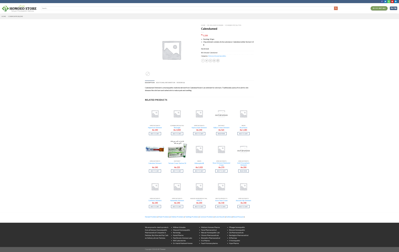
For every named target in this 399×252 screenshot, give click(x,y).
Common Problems (15, 16)
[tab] (150, 83)
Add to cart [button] (155, 133)
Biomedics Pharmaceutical (210, 238)
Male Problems (163, 217)
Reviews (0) (181, 82)
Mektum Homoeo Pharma (210, 227)
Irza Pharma (205, 241)
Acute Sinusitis (220, 217)
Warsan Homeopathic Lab (210, 233)
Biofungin (177, 127)
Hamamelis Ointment (177, 200)
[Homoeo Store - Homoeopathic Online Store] (20, 8)
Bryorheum (243, 127)
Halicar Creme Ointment (221, 127)
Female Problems (151, 217)
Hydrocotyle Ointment (199, 127)
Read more (221, 133)
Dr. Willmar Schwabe (215, 25)
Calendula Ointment (155, 163)
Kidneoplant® (199, 163)
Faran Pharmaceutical (209, 230)
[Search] (336, 8)
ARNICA (199, 200)
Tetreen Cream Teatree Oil (177, 163)
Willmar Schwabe (179, 227)
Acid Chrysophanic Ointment (243, 164)
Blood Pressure (238, 217)
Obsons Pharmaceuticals (210, 235)
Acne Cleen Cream (221, 200)
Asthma (229, 217)
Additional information (165, 82)
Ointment (211, 56)
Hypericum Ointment (155, 127)
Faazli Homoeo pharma (209, 243)
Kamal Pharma (178, 235)
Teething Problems (192, 217)
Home (4, 16)
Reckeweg (176, 233)
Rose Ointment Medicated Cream (221, 164)
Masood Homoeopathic (181, 230)
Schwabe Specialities (233, 25)
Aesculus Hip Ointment (243, 200)
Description (150, 82)
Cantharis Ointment (155, 200)
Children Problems (177, 217)
